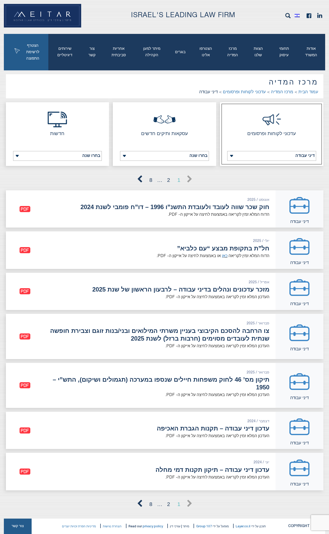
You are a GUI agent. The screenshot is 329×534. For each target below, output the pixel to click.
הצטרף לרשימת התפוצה (32, 52)
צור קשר (92, 52)
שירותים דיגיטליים (64, 52)
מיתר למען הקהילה (151, 52)
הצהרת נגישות (112, 526)
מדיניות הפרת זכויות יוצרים (79, 526)
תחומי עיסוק (284, 52)
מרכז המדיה (232, 52)
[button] (298, 15)
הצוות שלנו (258, 52)
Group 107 (204, 526)
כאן (224, 256)
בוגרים (180, 52)
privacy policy (153, 526)
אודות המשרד (311, 52)
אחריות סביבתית (119, 52)
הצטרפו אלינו (205, 52)
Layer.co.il (243, 526)
